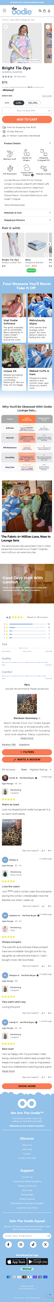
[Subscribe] (48, 1236)
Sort (24, 769)
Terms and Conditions (32, 1298)
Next (49, 244)
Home (5, 20)
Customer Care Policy (27, 1208)
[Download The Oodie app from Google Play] (37, 1261)
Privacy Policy (19, 1298)
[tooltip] (39, 718)
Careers (27, 1154)
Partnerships (27, 1194)
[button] (4, 10)
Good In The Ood (27, 1158)
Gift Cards (27, 1149)
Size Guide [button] (47, 96)
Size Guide (27, 1190)
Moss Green (16, 875)
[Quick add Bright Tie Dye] (22, 255)
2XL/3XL (33, 103)
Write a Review (34, 760)
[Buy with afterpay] (27, 1269)
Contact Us (27, 1177)
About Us (27, 1145)
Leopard (14, 793)
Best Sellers (15, 20)
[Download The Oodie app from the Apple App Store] (16, 1261)
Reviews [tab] (9, 745)
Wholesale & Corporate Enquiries (27, 1203)
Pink (12, 930)
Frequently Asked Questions (27, 1181)
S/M (8, 103)
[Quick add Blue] (45, 255)
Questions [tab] (24, 745)
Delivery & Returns (27, 1186)
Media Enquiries (27, 1199)
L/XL (18, 103)
